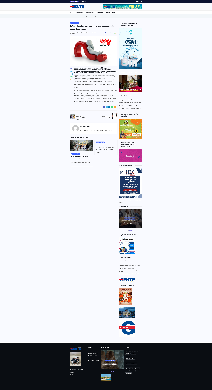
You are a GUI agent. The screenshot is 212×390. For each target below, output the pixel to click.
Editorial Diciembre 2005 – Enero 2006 (79, 156)
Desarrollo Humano (90, 12)
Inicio (71, 12)
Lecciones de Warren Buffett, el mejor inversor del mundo (130, 102)
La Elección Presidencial (101, 145)
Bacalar (137, 351)
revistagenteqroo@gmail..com (77, 369)
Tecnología (137, 368)
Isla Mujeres (128, 361)
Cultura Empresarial (79, 12)
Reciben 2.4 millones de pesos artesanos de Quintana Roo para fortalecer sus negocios (130, 274)
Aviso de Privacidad (92, 388)
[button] (129, 230)
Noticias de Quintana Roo (131, 363)
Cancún (127, 353)
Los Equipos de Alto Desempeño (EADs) (93, 1)
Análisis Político (100, 12)
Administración (101, 388)
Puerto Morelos (129, 368)
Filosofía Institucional (74, 388)
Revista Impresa (83, 388)
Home (71, 16)
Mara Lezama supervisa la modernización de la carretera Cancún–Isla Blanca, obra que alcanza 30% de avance (129, 104)
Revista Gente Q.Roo (101, 147)
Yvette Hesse (75, 158)
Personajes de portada (110, 12)
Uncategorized (129, 373)
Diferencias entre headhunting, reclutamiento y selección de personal (130, 109)
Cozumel (133, 353)
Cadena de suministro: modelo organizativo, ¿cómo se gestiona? (129, 100)
